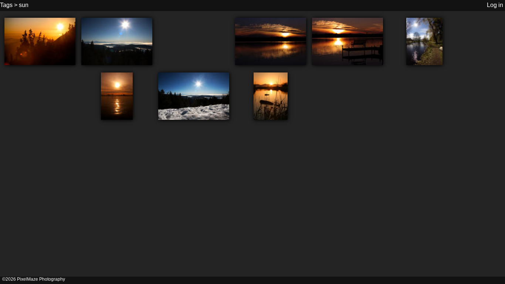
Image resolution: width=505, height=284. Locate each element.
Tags (6, 5)
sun (23, 5)
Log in (495, 5)
